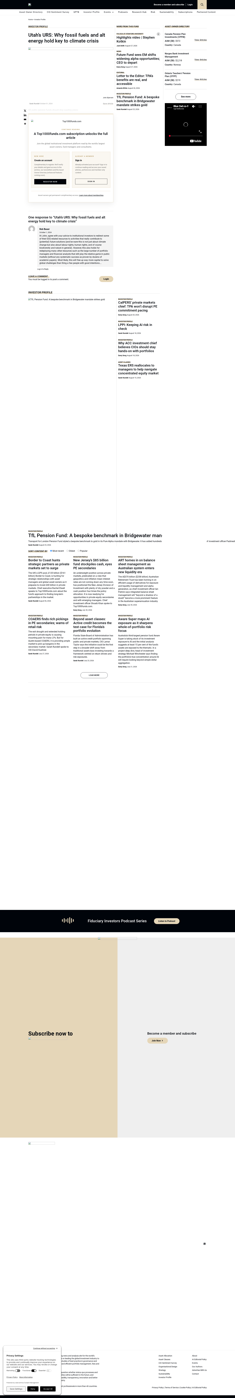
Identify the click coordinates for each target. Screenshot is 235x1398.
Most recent (58, 551)
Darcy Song (121, 67)
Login (190, 4)
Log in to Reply (42, 269)
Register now (50, 182)
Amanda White (122, 88)
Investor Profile (92, 12)
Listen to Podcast (166, 921)
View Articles (200, 40)
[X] (25, 111)
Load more (94, 675)
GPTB (76, 12)
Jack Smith (121, 46)
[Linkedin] (25, 115)
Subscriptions (185, 12)
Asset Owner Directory (31, 12)
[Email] (25, 119)
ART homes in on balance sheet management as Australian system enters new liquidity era (136, 566)
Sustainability (167, 12)
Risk (153, 12)
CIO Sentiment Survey (58, 12)
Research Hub (139, 12)
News (119, 51)
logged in (45, 279)
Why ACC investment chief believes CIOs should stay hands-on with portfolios (137, 347)
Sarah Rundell (122, 109)
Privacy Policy (158, 1387)
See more (186, 96)
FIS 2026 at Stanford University (130, 34)
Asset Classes (124, 362)
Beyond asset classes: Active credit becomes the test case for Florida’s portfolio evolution (92, 625)
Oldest (71, 551)
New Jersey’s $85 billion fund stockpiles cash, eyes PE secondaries (92, 564)
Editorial (120, 72)
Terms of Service (172, 1387)
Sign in (91, 181)
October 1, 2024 (45, 232)
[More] (25, 124)
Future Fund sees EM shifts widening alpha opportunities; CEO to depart (138, 59)
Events (107, 12)
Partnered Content (206, 12)
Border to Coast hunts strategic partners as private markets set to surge (48, 564)
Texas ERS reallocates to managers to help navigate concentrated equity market (138, 369)
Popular (83, 551)
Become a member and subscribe (169, 4)
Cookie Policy (185, 1387)
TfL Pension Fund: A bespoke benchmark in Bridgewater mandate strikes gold (138, 101)
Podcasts (123, 12)
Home (30, 20)
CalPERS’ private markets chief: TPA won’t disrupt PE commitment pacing (137, 306)
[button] (202, 4)
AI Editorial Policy (199, 1387)
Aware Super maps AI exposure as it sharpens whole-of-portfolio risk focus (135, 625)
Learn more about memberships (91, 195)
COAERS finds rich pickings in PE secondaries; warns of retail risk (48, 623)
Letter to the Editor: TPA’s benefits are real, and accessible (135, 80)
